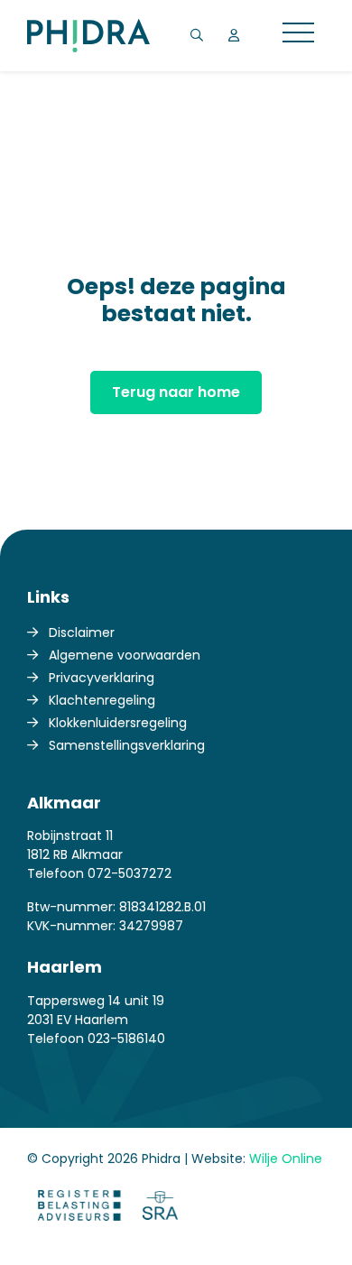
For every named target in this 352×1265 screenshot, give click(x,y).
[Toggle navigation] (298, 36)
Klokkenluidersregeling (118, 723)
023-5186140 (126, 1039)
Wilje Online (285, 1159)
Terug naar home (176, 392)
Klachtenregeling (102, 700)
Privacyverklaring (101, 678)
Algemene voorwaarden (124, 655)
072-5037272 (129, 873)
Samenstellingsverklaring (127, 745)
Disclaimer (82, 632)
